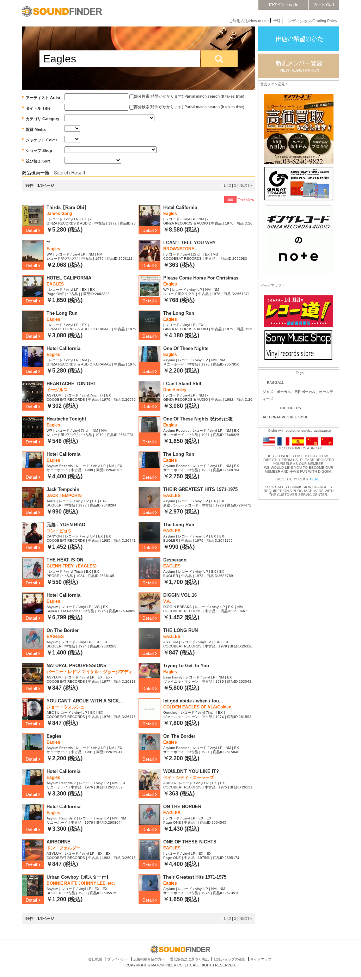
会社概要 (95, 959)
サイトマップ (260, 959)
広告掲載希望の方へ (149, 959)
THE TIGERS (290, 408)
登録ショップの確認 (229, 959)
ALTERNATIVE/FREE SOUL (285, 417)
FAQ (276, 20)
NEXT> (245, 185)
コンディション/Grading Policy (310, 21)
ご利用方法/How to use (249, 21)
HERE (315, 479)
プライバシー (117, 959)
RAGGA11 (275, 383)
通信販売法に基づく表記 (189, 959)
